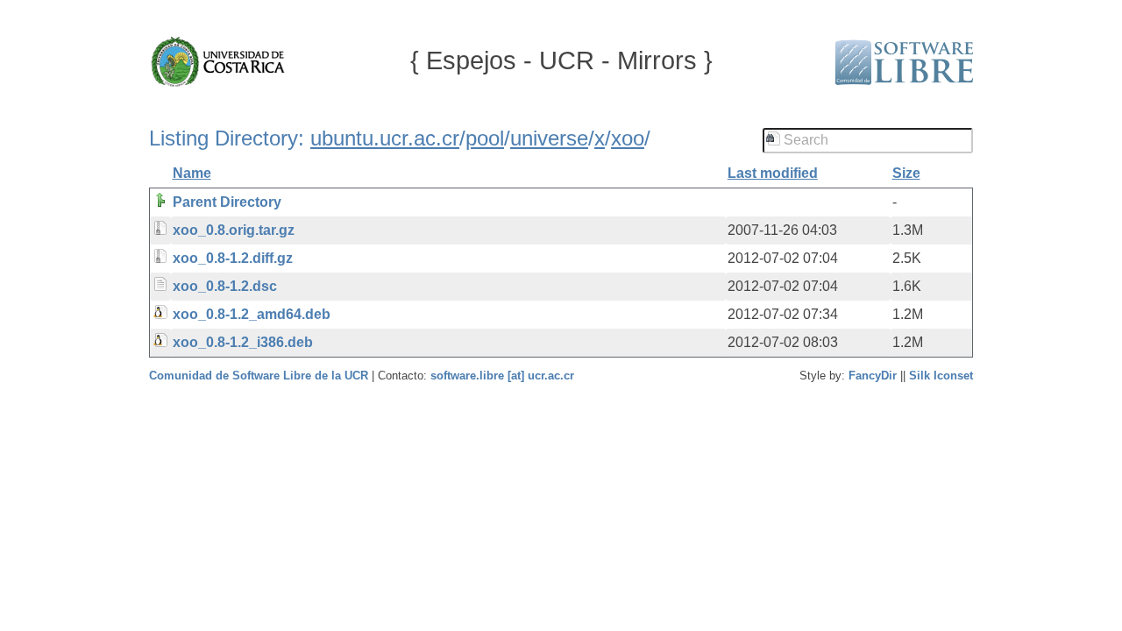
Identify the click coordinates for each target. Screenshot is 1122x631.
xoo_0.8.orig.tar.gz (234, 230)
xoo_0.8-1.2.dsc (225, 286)
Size (906, 173)
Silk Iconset (941, 375)
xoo (627, 138)
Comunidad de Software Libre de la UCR (260, 375)
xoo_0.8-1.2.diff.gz (233, 258)
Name (192, 173)
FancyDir (873, 375)
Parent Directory (227, 202)
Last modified (773, 173)
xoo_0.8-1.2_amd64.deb (251, 314)
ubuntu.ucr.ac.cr (384, 138)
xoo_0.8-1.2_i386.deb (243, 342)
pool (484, 138)
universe (549, 138)
